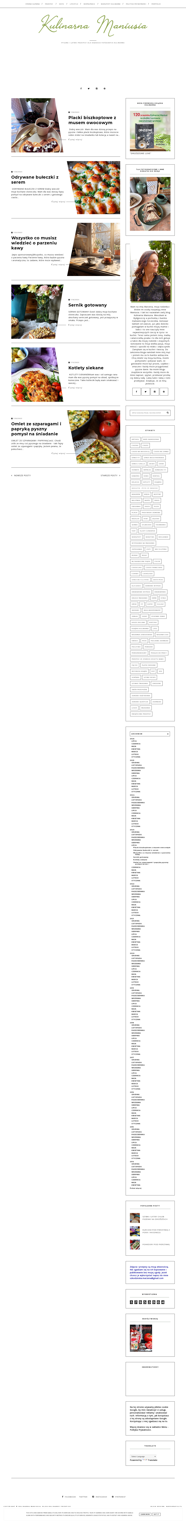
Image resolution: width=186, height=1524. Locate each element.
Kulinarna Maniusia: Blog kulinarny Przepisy (45, 1506)
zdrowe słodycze (140, 702)
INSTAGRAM (101, 1497)
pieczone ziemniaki (159, 641)
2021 (132, 919)
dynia (163, 598)
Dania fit (136, 458)
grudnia (136, 763)
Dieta (61, 4)
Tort (134, 531)
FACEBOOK (70, 1497)
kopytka (153, 622)
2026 (132, 739)
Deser (152, 464)
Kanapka (135, 476)
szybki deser (149, 677)
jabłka (135, 616)
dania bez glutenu (140, 580)
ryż (153, 671)
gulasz (160, 604)
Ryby (146, 519)
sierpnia (136, 773)
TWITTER (83, 1497)
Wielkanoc (163, 537)
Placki (135, 512)
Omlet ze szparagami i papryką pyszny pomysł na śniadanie (36, 428)
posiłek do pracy (159, 653)
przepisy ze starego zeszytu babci (148, 659)
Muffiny (157, 494)
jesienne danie (158, 616)
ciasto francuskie (154, 567)
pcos (144, 641)
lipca (134, 741)
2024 (132, 795)
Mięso (147, 494)
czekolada (148, 574)
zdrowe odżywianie (141, 696)
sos (160, 671)
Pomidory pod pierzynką (156, 1245)
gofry (150, 604)
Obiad (156, 500)
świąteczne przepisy (141, 714)
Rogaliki (135, 519)
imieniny (135, 610)
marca (135, 752)
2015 (132, 1127)
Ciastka (135, 445)
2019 (132, 988)
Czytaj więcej (75, 139)
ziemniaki (157, 702)
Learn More (145, 1514)
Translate (152, 1460)
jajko (144, 616)
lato (155, 628)
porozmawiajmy (139, 653)
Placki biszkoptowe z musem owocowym (92, 120)
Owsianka (136, 506)
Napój (147, 500)
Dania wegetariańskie (154, 458)
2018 (132, 1023)
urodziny (156, 683)
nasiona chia (162, 635)
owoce (135, 641)
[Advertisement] (93, 67)
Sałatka (155, 519)
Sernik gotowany (87, 305)
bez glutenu (161, 549)
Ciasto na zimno (161, 451)
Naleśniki (136, 500)
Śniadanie (145, 708)
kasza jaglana (138, 622)
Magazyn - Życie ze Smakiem (145, 488)
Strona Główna (32, 4)
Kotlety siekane (86, 367)
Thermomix (161, 525)
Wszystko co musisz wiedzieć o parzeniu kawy (34, 242)
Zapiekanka (137, 549)
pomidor (149, 647)
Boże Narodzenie (151, 439)
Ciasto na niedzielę (141, 451)
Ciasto (145, 445)
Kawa (146, 476)
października (138, 768)
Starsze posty (109, 475)
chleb (157, 561)
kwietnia (136, 749)
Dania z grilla (138, 464)
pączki (135, 665)
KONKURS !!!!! (160, 470)
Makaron (136, 494)
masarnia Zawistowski (142, 635)
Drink (161, 464)
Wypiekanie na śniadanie (143, 543)
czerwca (136, 744)
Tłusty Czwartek (147, 531)
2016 (132, 1092)
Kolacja (135, 482)
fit (142, 604)
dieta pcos (158, 580)
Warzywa (150, 537)
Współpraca (89, 4)
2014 (132, 1162)
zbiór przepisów (139, 689)
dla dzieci (136, 586)
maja (134, 746)
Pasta (147, 506)
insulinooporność (152, 610)
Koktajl (156, 476)
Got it (156, 1514)
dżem (134, 604)
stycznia (136, 757)
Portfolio (156, 4)
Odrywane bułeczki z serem (145, 850)
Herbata (135, 470)
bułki (144, 555)
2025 (132, 760)
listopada (137, 765)
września (136, 770)
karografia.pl (174, 1506)
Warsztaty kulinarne (111, 4)
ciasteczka (137, 567)
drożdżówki (160, 592)
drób (154, 598)
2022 (132, 884)
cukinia (135, 574)
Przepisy (49, 4)
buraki (135, 555)
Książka (158, 482)
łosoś (134, 708)
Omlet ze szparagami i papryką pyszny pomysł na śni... (150, 863)
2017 (132, 1057)
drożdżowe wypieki (141, 592)
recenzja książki (139, 671)
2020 (132, 953)
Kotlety (146, 482)
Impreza (147, 470)
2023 (132, 830)
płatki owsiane (149, 665)
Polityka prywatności (136, 4)
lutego (135, 754)
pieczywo (136, 647)
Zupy (148, 549)
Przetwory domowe (151, 512)
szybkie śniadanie (140, 683)
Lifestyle (74, 4)
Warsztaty (136, 537)
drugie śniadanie (140, 598)
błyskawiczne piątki (141, 561)
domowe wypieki (153, 586)
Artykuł (135, 439)
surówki (135, 677)
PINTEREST (120, 1497)
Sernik (135, 525)
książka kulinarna (140, 628)
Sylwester (146, 525)
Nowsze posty (22, 475)
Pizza (156, 506)
